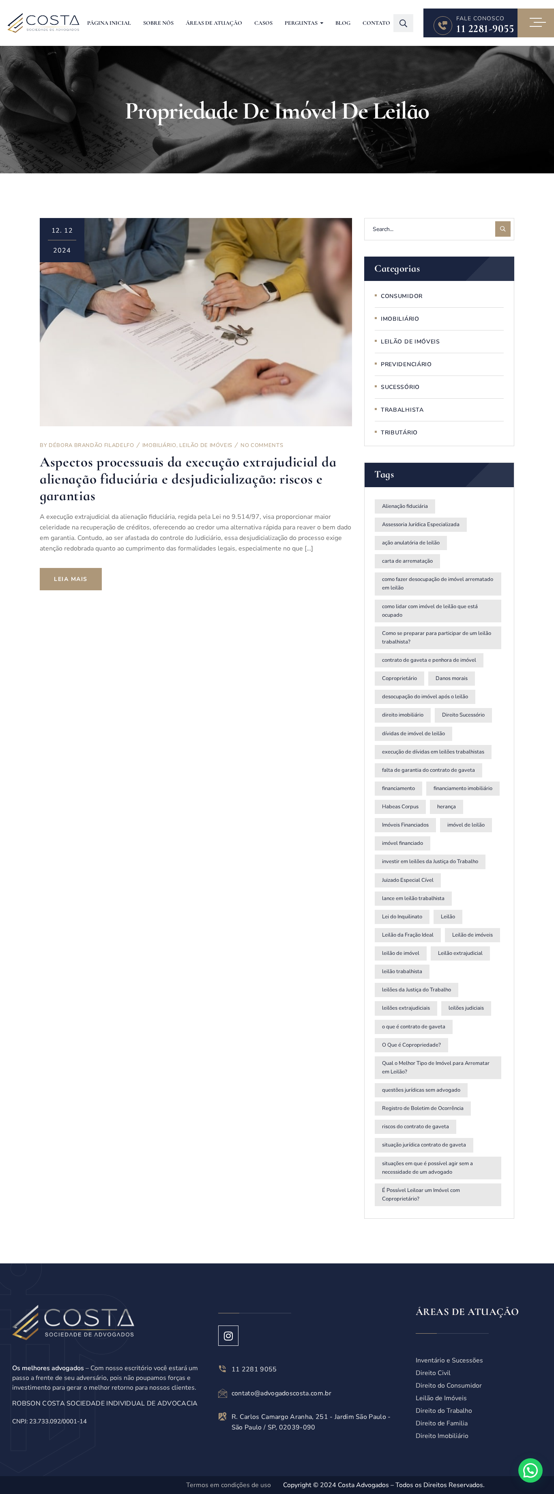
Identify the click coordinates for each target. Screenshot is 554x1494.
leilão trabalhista (402, 971)
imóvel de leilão (466, 825)
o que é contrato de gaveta (413, 1026)
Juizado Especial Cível (408, 880)
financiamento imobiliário (463, 788)
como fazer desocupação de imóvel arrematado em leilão (437, 584)
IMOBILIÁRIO (159, 445)
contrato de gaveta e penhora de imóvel (429, 660)
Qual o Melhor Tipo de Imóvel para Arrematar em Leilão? (436, 1067)
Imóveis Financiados (405, 825)
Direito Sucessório (463, 715)
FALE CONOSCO (480, 18)
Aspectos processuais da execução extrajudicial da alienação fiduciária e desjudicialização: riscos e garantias (188, 478)
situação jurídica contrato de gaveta (424, 1145)
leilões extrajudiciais (406, 1008)
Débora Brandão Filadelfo (91, 445)
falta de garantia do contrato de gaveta (428, 770)
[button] (530, 1470)
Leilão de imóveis (472, 935)
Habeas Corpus (400, 806)
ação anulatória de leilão (411, 542)
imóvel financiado (402, 843)
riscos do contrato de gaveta (415, 1126)
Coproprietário (399, 678)
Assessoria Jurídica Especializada (421, 524)
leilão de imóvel (400, 953)
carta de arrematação (407, 561)
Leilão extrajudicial (460, 953)
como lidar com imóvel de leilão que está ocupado (430, 611)
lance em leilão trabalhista (413, 898)
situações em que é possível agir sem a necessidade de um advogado (427, 1168)
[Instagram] (228, 1336)
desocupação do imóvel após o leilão (425, 696)
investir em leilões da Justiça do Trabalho (430, 861)
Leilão (448, 916)
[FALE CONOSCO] (443, 25)
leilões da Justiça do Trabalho (416, 989)
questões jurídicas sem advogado (421, 1090)
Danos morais (452, 678)
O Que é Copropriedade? (411, 1045)
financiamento (398, 788)
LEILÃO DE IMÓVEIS (205, 445)
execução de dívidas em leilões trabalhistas (433, 752)
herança (446, 806)
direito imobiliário (402, 715)
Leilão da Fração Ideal (408, 935)
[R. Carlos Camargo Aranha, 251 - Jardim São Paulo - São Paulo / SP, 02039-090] (222, 1416)
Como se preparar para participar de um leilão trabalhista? (436, 638)
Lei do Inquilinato (402, 916)
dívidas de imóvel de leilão (413, 733)
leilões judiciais (466, 1008)
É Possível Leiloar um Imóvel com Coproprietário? (421, 1195)
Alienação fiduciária (405, 506)
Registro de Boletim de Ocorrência (423, 1108)
